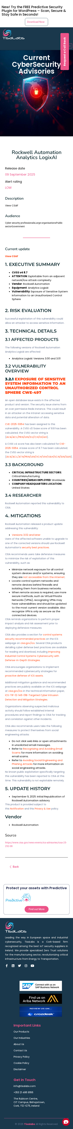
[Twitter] (19, 965)
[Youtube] (32, 965)
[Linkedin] (13, 965)
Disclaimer (20, 1069)
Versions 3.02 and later (26, 535)
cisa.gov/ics (28, 643)
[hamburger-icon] (68, 45)
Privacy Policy (22, 1056)
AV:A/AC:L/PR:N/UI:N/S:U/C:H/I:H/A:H (26, 437)
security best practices (35, 547)
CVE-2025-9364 (14, 424)
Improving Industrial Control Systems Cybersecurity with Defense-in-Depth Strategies (32, 656)
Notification (17, 808)
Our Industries (22, 1038)
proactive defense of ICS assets (24, 675)
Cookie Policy (21, 1063)
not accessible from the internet (44, 577)
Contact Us (20, 1050)
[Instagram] (26, 965)
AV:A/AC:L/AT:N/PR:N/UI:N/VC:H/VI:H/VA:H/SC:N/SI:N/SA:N (38, 456)
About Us (19, 1044)
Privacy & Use (43, 808)
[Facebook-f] (6, 965)
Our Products (21, 1031)
